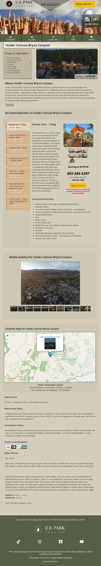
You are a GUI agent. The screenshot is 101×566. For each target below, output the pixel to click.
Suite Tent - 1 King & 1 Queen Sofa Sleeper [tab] (17, 173)
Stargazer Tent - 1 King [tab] (17, 149)
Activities (53, 39)
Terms (91, 39)
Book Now (43, 520)
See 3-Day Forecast (92, 24)
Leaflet (80, 381)
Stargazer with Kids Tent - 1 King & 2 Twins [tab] (18, 160)
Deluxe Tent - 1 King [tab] (17, 126)
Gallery (32, 39)
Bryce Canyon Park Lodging (27, 520)
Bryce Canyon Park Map (68, 520)
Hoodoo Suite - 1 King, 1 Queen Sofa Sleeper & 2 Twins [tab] (18, 202)
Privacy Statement (50, 561)
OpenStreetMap (90, 381)
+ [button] (8, 335)
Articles (82, 520)
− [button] (8, 339)
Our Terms (53, 520)
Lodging (11, 39)
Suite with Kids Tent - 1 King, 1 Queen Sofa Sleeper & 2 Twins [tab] (18, 187)
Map (73, 39)
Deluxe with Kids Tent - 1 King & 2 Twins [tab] (18, 137)
